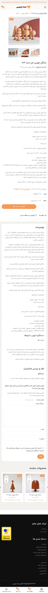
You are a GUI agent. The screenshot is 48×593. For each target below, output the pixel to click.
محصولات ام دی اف (40, 555)
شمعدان (44, 544)
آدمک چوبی (43, 574)
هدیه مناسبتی (42, 568)
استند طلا (41, 340)
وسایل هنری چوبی (41, 547)
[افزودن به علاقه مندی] (29, 477)
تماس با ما (43, 532)
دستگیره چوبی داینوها (34, 335)
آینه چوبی (43, 563)
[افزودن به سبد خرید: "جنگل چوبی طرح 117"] (6, 481)
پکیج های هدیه (41, 550)
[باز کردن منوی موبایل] (45, 7)
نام (42, 429)
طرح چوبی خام (42, 565)
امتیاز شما (40, 400)
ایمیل (41, 439)
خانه (17, 13)
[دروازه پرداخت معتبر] (6, 533)
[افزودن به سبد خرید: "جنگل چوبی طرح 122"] (29, 481)
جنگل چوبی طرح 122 (35, 495)
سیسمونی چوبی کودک (39, 553)
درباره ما (44, 529)
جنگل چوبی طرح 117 (13, 495)
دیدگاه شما (39, 404)
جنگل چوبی (25, 13)
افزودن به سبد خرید (19, 206)
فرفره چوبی (43, 571)
